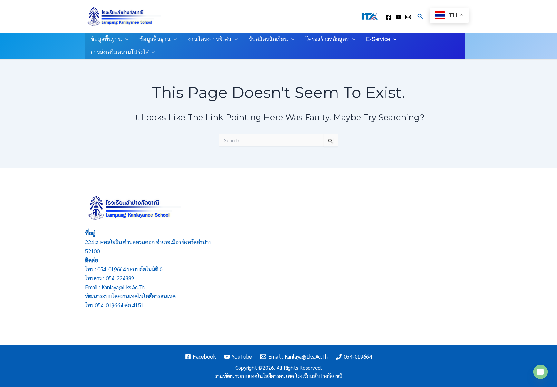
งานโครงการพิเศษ (209, 39)
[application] (125, 39)
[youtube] (398, 17)
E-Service (378, 39)
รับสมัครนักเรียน (268, 39)
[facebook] (389, 17)
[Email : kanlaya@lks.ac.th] (408, 17)
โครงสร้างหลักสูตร (327, 39)
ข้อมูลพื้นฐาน (106, 39)
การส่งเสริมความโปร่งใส (120, 52)
